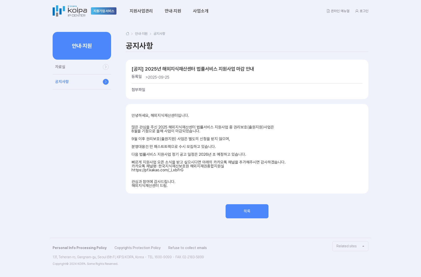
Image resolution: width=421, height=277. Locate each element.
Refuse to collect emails (187, 248)
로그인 (364, 11)
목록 (247, 211)
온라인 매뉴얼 (340, 11)
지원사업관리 (141, 10)
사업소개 (201, 10)
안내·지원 (173, 10)
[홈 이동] (127, 34)
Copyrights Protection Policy (138, 248)
